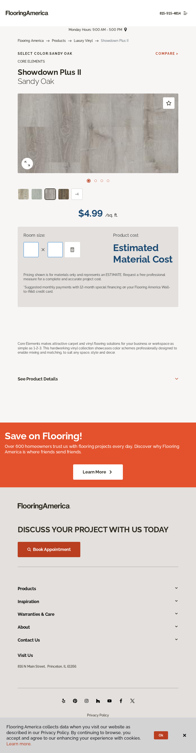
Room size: (34, 235)
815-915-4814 (170, 13)
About (24, 627)
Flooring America (31, 41)
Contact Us (29, 640)
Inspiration (28, 601)
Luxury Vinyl (83, 41)
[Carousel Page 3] (102, 181)
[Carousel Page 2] (95, 181)
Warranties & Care (36, 614)
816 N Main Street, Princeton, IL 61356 (47, 666)
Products (59, 41)
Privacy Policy (98, 715)
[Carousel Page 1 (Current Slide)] (89, 181)
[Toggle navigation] (185, 13)
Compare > (167, 53)
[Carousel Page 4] (108, 181)
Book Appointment (52, 549)
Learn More (94, 471)
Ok (161, 735)
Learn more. (19, 743)
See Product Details (38, 378)
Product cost (125, 235)
